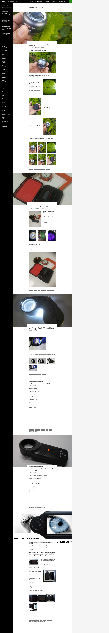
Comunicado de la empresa (63, 1)
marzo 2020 (3, 55)
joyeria (35, 290)
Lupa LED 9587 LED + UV (39, 383)
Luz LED (34, 374)
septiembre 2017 (4, 78)
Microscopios (43, 542)
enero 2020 (3, 57)
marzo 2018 (3, 74)
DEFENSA (3, 94)
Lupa (39, 290)
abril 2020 (3, 54)
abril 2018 (3, 73)
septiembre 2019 (4, 59)
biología (31, 290)
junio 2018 (3, 70)
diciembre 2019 (4, 58)
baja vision (37, 507)
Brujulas (3, 88)
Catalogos (31, 1)
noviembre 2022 (4, 47)
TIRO (2, 122)
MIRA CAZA (3, 107)
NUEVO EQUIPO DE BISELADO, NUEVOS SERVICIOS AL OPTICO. (6, 18)
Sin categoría (4, 118)
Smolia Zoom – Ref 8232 (40, 45)
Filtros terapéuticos (5, 34)
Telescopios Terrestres (5, 121)
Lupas (30, 43)
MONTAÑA (3, 113)
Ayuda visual (32, 507)
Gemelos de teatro (4, 22)
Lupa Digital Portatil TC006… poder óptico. (39, 546)
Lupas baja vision (34, 381)
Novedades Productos (38, 1)
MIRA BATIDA (4, 106)
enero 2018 (3, 76)
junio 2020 (3, 51)
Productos (3, 117)
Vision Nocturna (4, 126)
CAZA (2, 91)
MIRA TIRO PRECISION (5, 111)
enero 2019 (3, 65)
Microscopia (33, 43)
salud (37, 431)
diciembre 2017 (4, 77)
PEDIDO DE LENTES (47, 1)
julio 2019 (3, 61)
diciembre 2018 (4, 66)
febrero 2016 (4, 81)
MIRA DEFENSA (4, 109)
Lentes (3, 96)
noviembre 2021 (4, 50)
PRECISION (44, 374)
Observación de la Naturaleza (42, 43)
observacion (32, 431)
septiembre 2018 (4, 69)
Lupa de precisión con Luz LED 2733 (42, 329)
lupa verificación (50, 290)
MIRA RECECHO (4, 110)
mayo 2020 (3, 53)
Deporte (3, 95)
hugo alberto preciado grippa (6, 33)
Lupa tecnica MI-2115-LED (41, 206)
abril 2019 (3, 62)
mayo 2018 (3, 72)
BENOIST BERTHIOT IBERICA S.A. (9, 1)
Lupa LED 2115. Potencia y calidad (41, 469)
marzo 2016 (3, 80)
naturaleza (39, 374)
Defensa (3, 92)
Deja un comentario (40, 47)
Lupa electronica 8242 (5, 13)
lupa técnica (43, 290)
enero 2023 (3, 46)
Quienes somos (54, 1)
